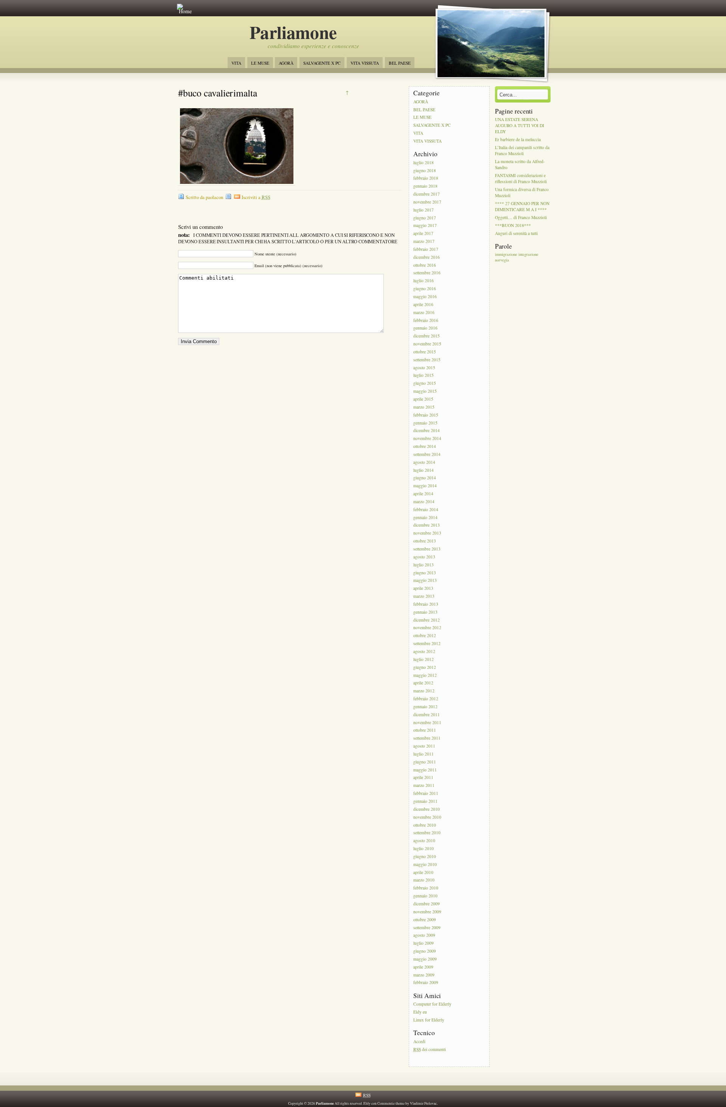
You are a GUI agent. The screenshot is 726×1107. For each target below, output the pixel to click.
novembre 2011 (427, 722)
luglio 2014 (423, 470)
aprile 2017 (423, 233)
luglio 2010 (423, 848)
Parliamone (293, 32)
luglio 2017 (423, 210)
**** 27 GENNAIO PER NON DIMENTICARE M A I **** (522, 207)
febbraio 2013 (425, 604)
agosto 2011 (424, 746)
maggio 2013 (425, 580)
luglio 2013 (423, 564)
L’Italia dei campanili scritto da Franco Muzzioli (522, 150)
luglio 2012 (423, 659)
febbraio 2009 (425, 983)
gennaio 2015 (425, 423)
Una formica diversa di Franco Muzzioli (522, 192)
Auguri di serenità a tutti (516, 233)
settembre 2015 (427, 359)
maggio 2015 (425, 391)
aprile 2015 (423, 399)
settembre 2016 (427, 273)
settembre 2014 (427, 454)
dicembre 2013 (426, 525)
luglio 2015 (423, 375)
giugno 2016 (424, 288)
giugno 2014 (424, 478)
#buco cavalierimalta (217, 92)
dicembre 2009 (426, 903)
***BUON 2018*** (513, 225)
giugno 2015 (424, 383)
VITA (236, 63)
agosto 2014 (424, 462)
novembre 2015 (427, 344)
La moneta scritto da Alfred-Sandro (520, 164)
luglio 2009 (423, 943)
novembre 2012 (427, 628)
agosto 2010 (424, 841)
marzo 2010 (423, 880)
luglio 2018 (423, 162)
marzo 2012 (423, 691)
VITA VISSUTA (365, 63)
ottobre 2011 (424, 730)
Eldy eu (420, 1012)
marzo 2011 (423, 785)
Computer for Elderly (432, 1004)
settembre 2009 (427, 927)
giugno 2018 (424, 170)
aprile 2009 (423, 967)
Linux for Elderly (428, 1020)
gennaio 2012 (425, 706)
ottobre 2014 (424, 446)
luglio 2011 (423, 754)
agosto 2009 (424, 935)
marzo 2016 (423, 312)
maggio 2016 (425, 296)
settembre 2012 (427, 643)
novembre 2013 (427, 533)
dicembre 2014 (426, 431)
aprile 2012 (423, 683)
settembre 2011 (427, 738)
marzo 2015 (423, 407)
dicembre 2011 (426, 714)
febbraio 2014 (425, 509)
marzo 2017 (423, 241)
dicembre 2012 (426, 620)
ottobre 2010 (424, 825)
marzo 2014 (423, 501)
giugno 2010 (424, 856)
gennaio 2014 (425, 517)
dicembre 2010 (426, 809)
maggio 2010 (425, 864)
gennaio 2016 (425, 328)
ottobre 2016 (424, 265)
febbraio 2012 (425, 698)
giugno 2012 (424, 667)
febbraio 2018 (425, 178)
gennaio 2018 (425, 186)
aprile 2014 (423, 493)
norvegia (502, 260)
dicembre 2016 (426, 257)
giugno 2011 (424, 762)
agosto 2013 (424, 557)
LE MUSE (260, 63)
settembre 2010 (427, 833)
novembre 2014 (427, 439)
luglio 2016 (423, 281)
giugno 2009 (424, 951)
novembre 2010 (427, 817)
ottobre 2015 (424, 351)
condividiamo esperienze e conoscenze (313, 46)
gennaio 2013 (425, 612)
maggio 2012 (425, 675)
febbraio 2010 (425, 888)
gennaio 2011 (425, 801)
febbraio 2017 (425, 249)
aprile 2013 (423, 588)
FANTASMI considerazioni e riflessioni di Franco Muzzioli (521, 178)
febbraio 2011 (425, 793)
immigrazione (506, 254)
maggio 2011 (425, 770)
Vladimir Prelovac (423, 1103)
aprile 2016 (423, 304)
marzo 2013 (423, 596)
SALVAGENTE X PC (322, 63)
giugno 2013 (424, 572)
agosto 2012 (424, 651)
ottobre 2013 (424, 541)
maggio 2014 (425, 486)
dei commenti (429, 1049)
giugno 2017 (424, 218)
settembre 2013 (427, 549)
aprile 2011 (423, 777)
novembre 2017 (427, 202)
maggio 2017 (425, 226)
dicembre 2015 (426, 336)
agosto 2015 (424, 367)
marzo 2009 (423, 975)
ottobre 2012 (424, 636)
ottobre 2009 (424, 919)
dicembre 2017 (426, 194)
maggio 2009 (425, 959)
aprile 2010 (423, 872)
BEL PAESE (400, 63)
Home (185, 11)
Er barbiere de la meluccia (518, 139)
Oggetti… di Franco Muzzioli (521, 218)
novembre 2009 (427, 911)
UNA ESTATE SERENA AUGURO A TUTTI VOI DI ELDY (519, 125)
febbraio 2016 (425, 320)
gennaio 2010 (425, 896)
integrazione (528, 254)
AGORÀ (286, 63)
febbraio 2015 (425, 415)
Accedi (419, 1041)
